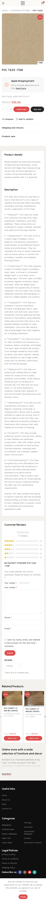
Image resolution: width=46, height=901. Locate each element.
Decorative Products (33, 843)
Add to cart (21, 109)
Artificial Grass (8, 829)
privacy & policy (8, 854)
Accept (23, 897)
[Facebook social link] (20, 872)
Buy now (37, 109)
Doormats (28, 827)
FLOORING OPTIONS (20, 10)
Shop (4, 804)
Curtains (27, 838)
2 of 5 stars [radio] (22, 583)
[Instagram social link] (25, 872)
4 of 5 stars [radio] (26, 583)
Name (8, 617)
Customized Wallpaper (29, 832)
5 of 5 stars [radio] (28, 583)
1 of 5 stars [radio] (20, 583)
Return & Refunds (9, 863)
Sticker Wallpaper (9, 834)
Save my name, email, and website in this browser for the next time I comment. (22, 643)
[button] (12, 738)
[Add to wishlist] (20, 693)
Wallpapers (6, 825)
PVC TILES (38, 10)
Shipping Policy (8, 868)
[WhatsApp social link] (34, 872)
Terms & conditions (10, 859)
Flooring (27, 823)
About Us (6, 800)
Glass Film (6, 838)
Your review (10, 587)
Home (5, 10)
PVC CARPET (9, 716)
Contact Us (7, 808)
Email (8, 628)
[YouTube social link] (30, 872)
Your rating (10, 583)
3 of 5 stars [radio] (24, 583)
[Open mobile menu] (3, 3)
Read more (21, 88)
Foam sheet (7, 843)
